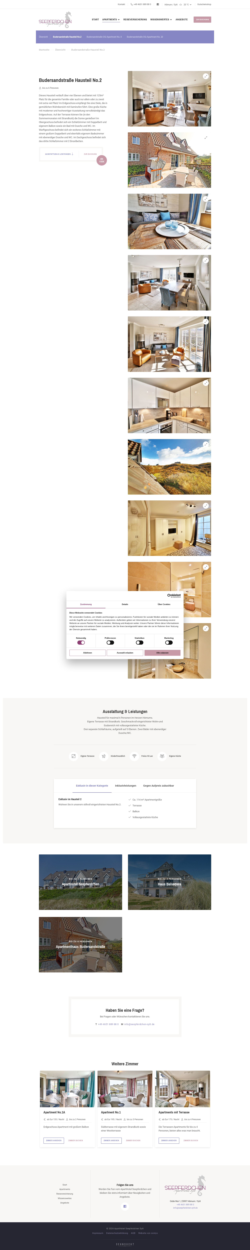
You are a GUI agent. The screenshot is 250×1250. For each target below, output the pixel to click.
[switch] (110, 642)
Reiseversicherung (135, 19)
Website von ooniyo (148, 1233)
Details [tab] (125, 604)
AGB (133, 1233)
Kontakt (122, 4)
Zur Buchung (202, 19)
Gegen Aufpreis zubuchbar (158, 785)
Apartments (110, 19)
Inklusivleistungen (125, 785)
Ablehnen (87, 653)
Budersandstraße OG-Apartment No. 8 (104, 37)
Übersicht (43, 37)
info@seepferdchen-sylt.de (138, 1024)
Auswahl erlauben (125, 653)
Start (95, 19)
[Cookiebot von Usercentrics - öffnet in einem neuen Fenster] (169, 596)
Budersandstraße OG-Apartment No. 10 (145, 37)
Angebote (182, 19)
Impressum (97, 1233)
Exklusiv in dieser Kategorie (92, 785)
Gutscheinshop (204, 4)
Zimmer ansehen (54, 1140)
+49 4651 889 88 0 (142, 4)
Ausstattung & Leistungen (58, 154)
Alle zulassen (162, 653)
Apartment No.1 (111, 1112)
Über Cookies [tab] (164, 604)
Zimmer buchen (75, 1140)
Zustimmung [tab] (86, 604)
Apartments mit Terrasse (174, 1112)
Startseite (44, 49)
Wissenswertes (160, 19)
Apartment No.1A (54, 1112)
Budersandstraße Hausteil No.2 (67, 37)
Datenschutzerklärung (117, 1233)
